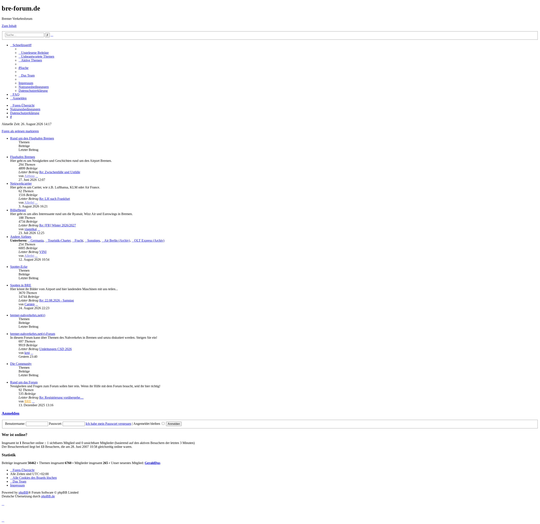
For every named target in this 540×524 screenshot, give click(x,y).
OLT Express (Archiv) (149, 240)
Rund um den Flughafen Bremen (32, 138)
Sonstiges (93, 240)
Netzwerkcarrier (21, 183)
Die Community (21, 364)
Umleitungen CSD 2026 (55, 349)
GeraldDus (152, 463)
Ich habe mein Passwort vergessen (108, 423)
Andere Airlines (20, 236)
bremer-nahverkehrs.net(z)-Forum (32, 334)
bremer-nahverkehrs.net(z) (27, 315)
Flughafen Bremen (22, 157)
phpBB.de (48, 496)
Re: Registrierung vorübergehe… (61, 397)
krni (27, 353)
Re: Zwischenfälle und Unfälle (59, 172)
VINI (42, 252)
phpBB (23, 492)
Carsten (29, 304)
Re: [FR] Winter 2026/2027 (57, 225)
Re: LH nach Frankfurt (54, 198)
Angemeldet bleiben (147, 423)
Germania (37, 240)
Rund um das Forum (24, 382)
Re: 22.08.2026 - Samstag (56, 300)
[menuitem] (34, 52)
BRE (27, 401)
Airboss (29, 176)
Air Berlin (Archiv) (117, 240)
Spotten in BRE (20, 285)
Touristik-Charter (59, 240)
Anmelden (10, 413)
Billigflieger (18, 210)
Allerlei (29, 202)
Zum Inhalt (9, 26)
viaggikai (30, 229)
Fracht (79, 240)
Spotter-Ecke (18, 266)
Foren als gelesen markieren (20, 131)
